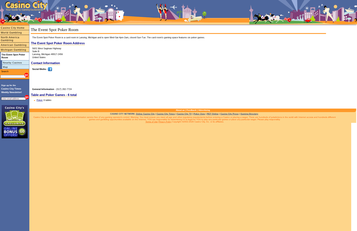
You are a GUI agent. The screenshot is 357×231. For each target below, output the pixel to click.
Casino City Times (166, 114)
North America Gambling (10, 39)
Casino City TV (184, 114)
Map (5, 67)
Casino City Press (229, 114)
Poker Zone (199, 114)
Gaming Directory (249, 114)
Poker (39, 100)
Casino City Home (13, 27)
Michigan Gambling (13, 49)
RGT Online (213, 114)
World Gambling (11, 32)
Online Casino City (145, 114)
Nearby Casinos (12, 62)
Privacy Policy (164, 122)
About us (180, 110)
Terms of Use (151, 122)
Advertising (204, 110)
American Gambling (14, 45)
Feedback (191, 110)
